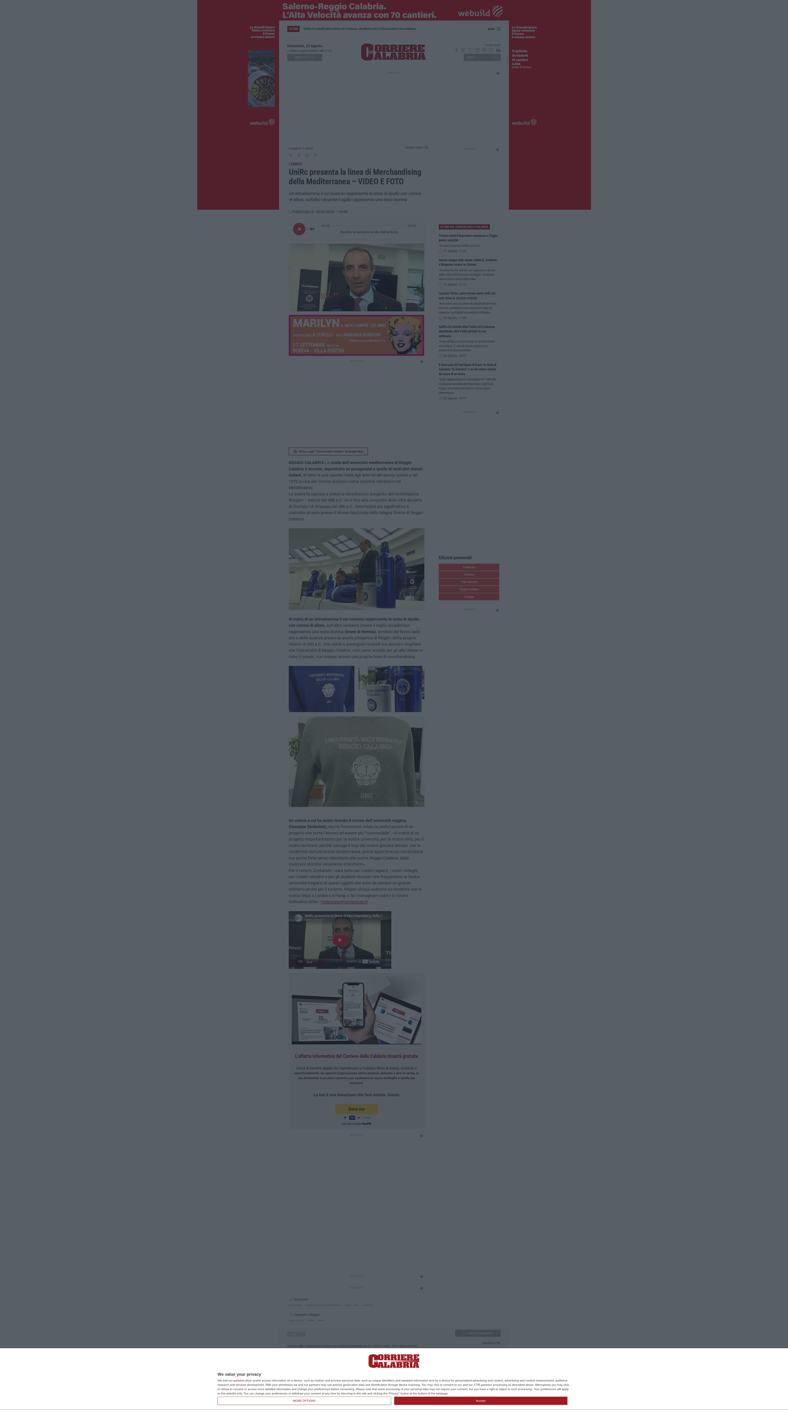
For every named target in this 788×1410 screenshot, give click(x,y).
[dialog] (394, 1379)
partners (239, 1380)
